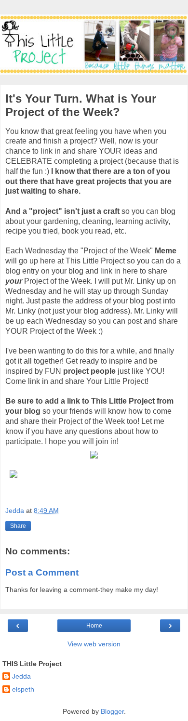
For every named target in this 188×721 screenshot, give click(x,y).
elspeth (23, 689)
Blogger (112, 711)
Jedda (21, 676)
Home (94, 625)
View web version (94, 644)
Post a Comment (42, 572)
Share (18, 526)
